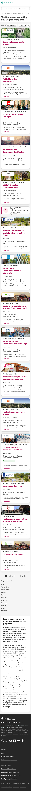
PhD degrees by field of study (9, 779)
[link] (29, 576)
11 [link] (26, 576)
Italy (2, 595)
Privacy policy (16, 787)
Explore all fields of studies (8, 769)
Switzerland (5, 603)
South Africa (5, 590)
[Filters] (28, 25)
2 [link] (9, 576)
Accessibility (23, 787)
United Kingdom (6, 587)
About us (3, 753)
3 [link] (12, 576)
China (3, 608)
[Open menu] (28, 2)
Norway (3, 592)
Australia (4, 600)
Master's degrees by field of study (10, 772)
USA (2, 584)
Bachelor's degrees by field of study (10, 775)
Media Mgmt (22, 25)
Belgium (3, 605)
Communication (11, 25)
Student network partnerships (9, 760)
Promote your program (7, 756)
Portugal (4, 598)
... (22, 576)
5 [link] (19, 576)
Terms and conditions (6, 787)
